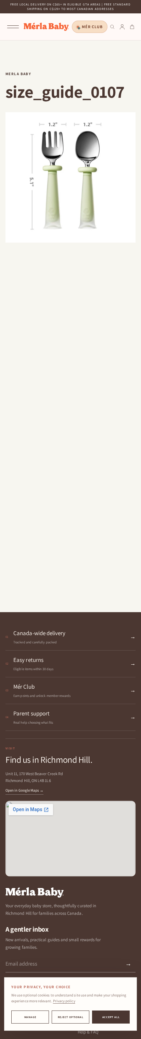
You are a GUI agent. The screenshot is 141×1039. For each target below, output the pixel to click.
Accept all (111, 1017)
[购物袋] (132, 26)
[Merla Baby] (46, 26)
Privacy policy (64, 1001)
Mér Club (92, 26)
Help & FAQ (88, 1032)
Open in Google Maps (24, 790)
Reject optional (71, 1017)
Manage (30, 1017)
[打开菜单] (13, 26)
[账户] (122, 27)
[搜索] (112, 26)
